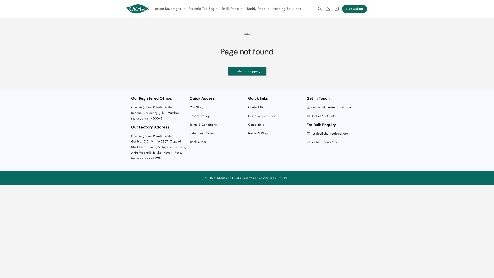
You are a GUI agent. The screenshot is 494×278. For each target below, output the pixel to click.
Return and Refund (203, 133)
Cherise (222, 178)
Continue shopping (247, 71)
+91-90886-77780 (324, 142)
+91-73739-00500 (324, 116)
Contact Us (255, 107)
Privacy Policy (199, 116)
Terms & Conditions (203, 124)
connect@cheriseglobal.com (331, 107)
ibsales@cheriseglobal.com (330, 133)
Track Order (198, 142)
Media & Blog (258, 133)
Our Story (196, 107)
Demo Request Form (262, 116)
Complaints (256, 124)
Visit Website (355, 9)
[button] (169, 8)
